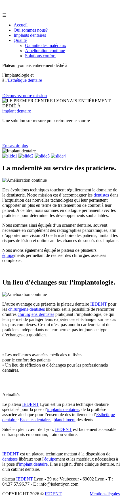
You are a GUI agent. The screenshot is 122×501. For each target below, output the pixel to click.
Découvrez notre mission (24, 95)
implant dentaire (16, 111)
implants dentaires (63, 409)
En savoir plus (15, 145)
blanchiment (64, 419)
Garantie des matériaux (45, 45)
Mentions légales (105, 493)
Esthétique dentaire (25, 80)
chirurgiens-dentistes (26, 309)
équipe (8, 255)
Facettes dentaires (35, 419)
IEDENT (98, 304)
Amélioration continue (45, 50)
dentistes (101, 195)
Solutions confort (40, 55)
